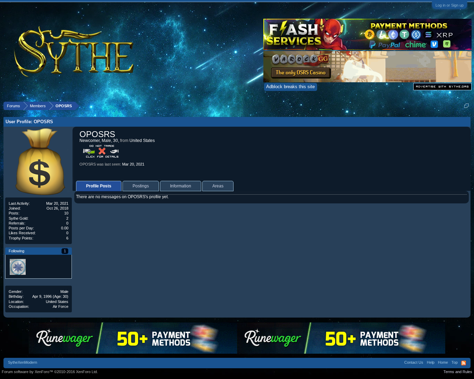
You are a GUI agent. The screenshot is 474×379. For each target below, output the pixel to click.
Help (430, 362)
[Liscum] (17, 266)
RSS (463, 363)
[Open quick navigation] (466, 105)
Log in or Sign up (449, 5)
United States (57, 302)
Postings (141, 186)
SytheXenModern (22, 362)
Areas (217, 186)
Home (443, 362)
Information (180, 186)
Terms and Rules (457, 372)
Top (454, 362)
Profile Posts (98, 186)
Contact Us (413, 362)
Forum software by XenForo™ (50, 372)
